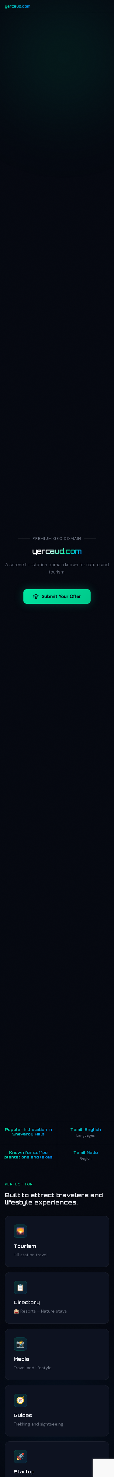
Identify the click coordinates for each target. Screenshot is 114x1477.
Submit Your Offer (61, 596)
